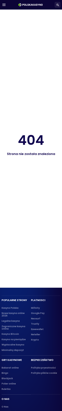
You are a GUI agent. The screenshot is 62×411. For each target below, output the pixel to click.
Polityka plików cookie (44, 373)
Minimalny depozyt (13, 350)
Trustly (35, 323)
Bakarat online (10, 367)
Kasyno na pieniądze (14, 339)
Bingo (5, 373)
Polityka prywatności (43, 367)
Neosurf (35, 318)
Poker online (9, 383)
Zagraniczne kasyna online (13, 327)
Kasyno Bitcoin (10, 334)
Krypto (35, 339)
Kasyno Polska (10, 307)
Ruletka (6, 389)
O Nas (5, 406)
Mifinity (35, 307)
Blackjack (7, 378)
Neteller (35, 334)
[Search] (57, 5)
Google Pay (38, 313)
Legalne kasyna (11, 321)
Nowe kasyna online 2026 (13, 314)
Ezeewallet (37, 329)
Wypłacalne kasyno (13, 344)
